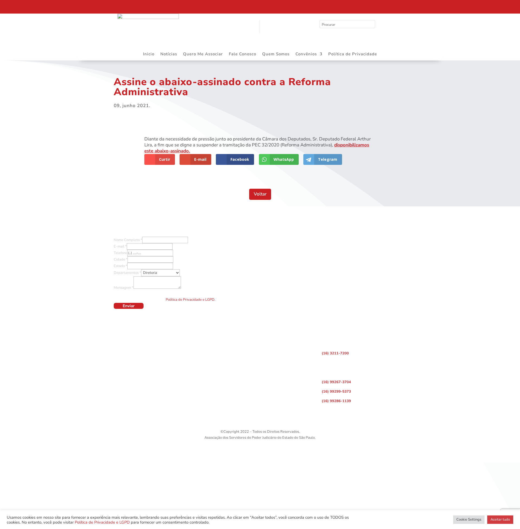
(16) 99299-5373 (336, 391)
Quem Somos (276, 54)
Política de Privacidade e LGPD (102, 522)
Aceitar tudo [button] (500, 519)
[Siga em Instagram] (397, 5)
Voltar (260, 194)
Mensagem (124, 287)
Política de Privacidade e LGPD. (190, 299)
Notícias (168, 54)
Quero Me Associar (203, 54)
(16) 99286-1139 (336, 401)
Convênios (306, 54)
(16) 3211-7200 (335, 353)
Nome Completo (128, 240)
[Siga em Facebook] (385, 5)
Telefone (120, 253)
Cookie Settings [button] (468, 519)
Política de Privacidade (352, 54)
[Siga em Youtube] (408, 5)
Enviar (129, 306)
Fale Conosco (242, 54)
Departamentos (127, 272)
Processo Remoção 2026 (55, 6)
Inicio (148, 54)
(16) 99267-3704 (336, 382)
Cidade (121, 259)
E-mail (120, 246)
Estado (120, 266)
